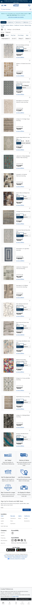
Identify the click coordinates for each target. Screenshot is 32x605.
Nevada (12, 516)
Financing (3, 538)
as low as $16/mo (20, 149)
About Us (3, 543)
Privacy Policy (15, 596)
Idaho (20, 516)
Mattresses (25, 22)
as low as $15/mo (20, 75)
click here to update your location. (16, 17)
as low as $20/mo (20, 334)
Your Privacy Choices (24, 599)
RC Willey (3, 25)
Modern (12, 25)
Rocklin (26, 518)
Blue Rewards (4, 540)
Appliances (10, 22)
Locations (3, 514)
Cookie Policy (24, 557)
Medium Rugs (28, 25)
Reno (11, 521)
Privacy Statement (8, 557)
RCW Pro (3, 532)
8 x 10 (13, 38)
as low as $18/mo (20, 57)
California (27, 516)
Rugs (2, 27)
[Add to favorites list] (29, 42)
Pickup (7, 25)
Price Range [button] (21, 35)
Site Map (23, 558)
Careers (2, 535)
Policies (26, 555)
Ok (8, 599)
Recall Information (10, 555)
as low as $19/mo (20, 353)
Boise (19, 518)
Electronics (18, 22)
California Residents (17, 557)
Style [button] (27, 35)
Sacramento (27, 521)
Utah (2, 516)
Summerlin (12, 523)
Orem (2, 523)
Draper (2, 518)
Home (5, 555)
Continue (26, 509)
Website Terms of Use (19, 555)
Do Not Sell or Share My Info (15, 558)
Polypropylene (5, 38)
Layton (2, 521)
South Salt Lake (4, 526)
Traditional (16, 25)
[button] (6, 1)
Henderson (13, 518)
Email (2, 507)
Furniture (3, 22)
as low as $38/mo (20, 260)
